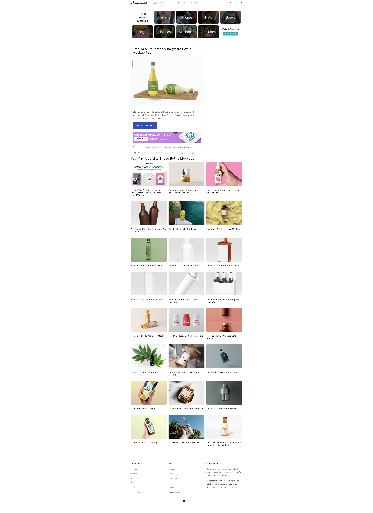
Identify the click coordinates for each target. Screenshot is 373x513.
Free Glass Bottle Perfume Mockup (223, 229)
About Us (172, 469)
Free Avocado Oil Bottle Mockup (146, 265)
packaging (182, 153)
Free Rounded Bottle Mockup (144, 372)
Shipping (172, 488)
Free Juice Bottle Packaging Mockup (148, 336)
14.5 (139, 153)
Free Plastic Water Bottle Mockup (147, 299)
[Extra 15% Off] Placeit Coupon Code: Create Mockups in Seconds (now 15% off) (147, 192)
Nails (132, 478)
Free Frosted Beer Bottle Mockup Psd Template (148, 230)
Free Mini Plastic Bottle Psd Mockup (186, 336)
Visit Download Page (145, 125)
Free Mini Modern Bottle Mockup (222, 409)
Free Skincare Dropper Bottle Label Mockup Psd (223, 191)
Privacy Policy (173, 478)
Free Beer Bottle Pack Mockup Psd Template (223, 300)
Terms (171, 483)
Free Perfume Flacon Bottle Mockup (186, 409)
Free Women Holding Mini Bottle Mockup (184, 373)
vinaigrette (192, 153)
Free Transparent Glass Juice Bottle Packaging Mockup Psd (223, 443)
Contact (171, 474)
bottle (156, 153)
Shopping (134, 469)
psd (187, 153)
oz (176, 153)
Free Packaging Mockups (184, 147)
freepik (162, 153)
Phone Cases (135, 492)
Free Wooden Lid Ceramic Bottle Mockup (221, 337)
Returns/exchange (175, 492)
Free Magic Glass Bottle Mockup (222, 372)
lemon (167, 153)
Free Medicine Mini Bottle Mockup (185, 229)
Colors (133, 488)
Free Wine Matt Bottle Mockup (183, 265)
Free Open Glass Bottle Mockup (184, 442)
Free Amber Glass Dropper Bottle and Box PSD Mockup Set (186, 191)
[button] (231, 2)
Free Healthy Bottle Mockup (144, 442)
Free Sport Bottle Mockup (143, 409)
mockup (172, 153)
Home (133, 483)
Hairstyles (134, 474)
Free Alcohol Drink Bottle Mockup (222, 265)
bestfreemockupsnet (148, 153)
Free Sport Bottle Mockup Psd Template (183, 300)
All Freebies (147, 147)
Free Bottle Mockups (169, 147)
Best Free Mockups (157, 147)
